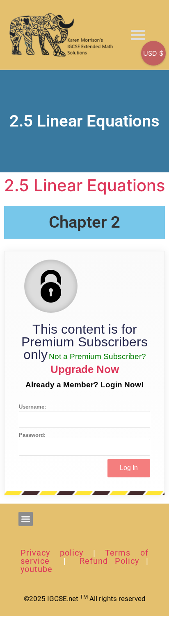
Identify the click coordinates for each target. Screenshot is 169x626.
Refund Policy (109, 561)
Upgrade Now (84, 369)
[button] (138, 35)
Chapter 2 (84, 222)
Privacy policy (52, 553)
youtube (37, 569)
